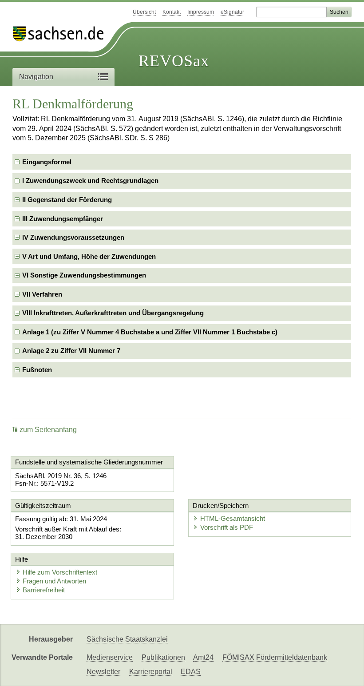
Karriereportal (150, 671)
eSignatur (232, 12)
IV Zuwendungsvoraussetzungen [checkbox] (73, 237)
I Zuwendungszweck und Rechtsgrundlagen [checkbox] (90, 180)
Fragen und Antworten (54, 581)
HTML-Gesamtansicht (232, 518)
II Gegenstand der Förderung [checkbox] (67, 199)
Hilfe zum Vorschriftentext (60, 572)
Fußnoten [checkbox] (37, 369)
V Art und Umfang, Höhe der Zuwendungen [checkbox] (89, 256)
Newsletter (103, 671)
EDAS (191, 671)
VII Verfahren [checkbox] (42, 294)
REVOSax (173, 61)
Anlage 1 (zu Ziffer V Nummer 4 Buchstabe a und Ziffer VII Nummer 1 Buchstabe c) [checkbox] (149, 332)
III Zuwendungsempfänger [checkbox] (62, 218)
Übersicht (144, 12)
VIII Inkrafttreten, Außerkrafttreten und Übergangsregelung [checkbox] (113, 313)
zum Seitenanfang (48, 429)
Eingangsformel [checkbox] (46, 162)
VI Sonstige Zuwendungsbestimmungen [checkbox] (84, 275)
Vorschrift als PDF (226, 527)
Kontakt (171, 12)
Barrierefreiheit (44, 590)
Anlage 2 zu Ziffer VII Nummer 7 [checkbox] (71, 350)
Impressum (200, 12)
